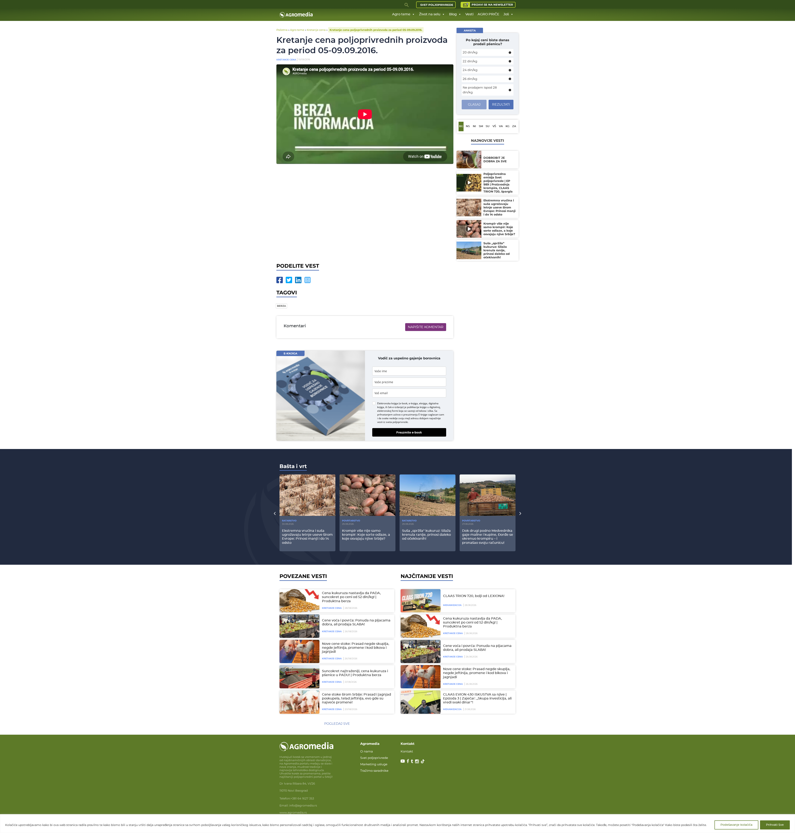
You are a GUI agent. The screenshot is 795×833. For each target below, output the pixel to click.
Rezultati (501, 104)
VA (501, 126)
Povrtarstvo (351, 520)
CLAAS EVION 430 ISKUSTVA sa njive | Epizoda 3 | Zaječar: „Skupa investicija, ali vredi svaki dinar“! (477, 698)
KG (508, 126)
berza (281, 305)
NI (474, 126)
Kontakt (407, 751)
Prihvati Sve (775, 824)
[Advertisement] (364, 212)
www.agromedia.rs (293, 812)
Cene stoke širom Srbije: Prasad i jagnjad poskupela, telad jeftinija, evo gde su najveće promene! (356, 698)
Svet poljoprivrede (436, 4)
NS (468, 126)
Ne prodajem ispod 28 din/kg (480, 89)
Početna (282, 29)
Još (506, 14)
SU (487, 126)
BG (461, 126)
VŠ (494, 126)
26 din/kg (470, 79)
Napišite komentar (425, 327)
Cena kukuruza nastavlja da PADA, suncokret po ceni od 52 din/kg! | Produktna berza (351, 597)
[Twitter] (289, 280)
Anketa (470, 30)
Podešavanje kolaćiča (736, 824)
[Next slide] (520, 513)
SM (481, 126)
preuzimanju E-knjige (415, 414)
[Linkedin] (298, 280)
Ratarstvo (289, 520)
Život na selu (429, 14)
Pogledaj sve (337, 724)
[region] (397, 823)
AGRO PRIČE (488, 14)
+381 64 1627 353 (302, 798)
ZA (514, 126)
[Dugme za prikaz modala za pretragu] (406, 4)
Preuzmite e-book (409, 432)
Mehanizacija (452, 605)
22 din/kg (470, 61)
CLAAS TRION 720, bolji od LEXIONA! (473, 596)
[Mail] (307, 280)
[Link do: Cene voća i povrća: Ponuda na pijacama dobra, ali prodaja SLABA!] (298, 626)
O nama (366, 751)
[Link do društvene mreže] (403, 761)
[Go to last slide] (275, 513)
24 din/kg (470, 70)
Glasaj (474, 104)
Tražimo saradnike (374, 771)
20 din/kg (470, 52)
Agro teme (401, 14)
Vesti (469, 14)
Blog (453, 14)
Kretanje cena (316, 29)
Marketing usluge (373, 764)
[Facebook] (279, 280)
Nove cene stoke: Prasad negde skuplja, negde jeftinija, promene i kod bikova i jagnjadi (355, 647)
